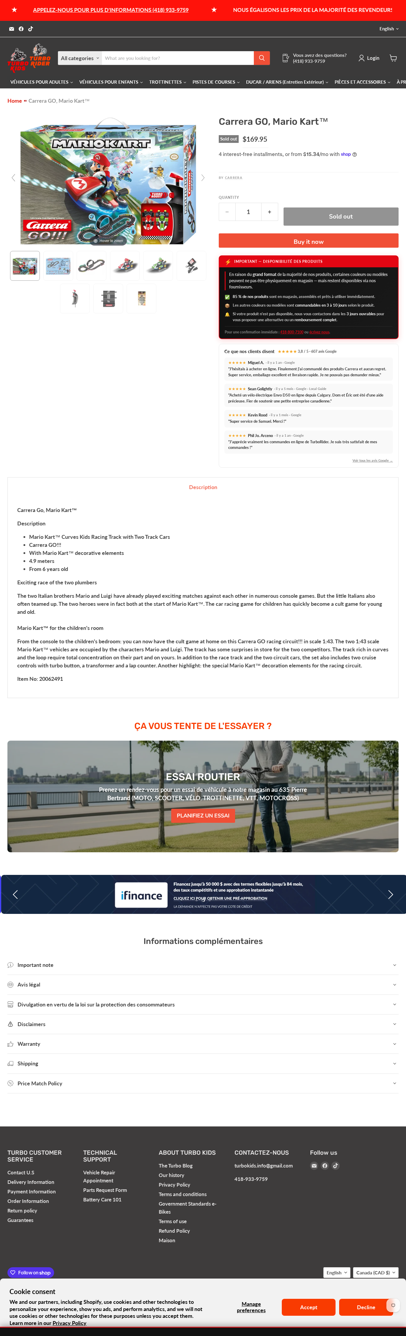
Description (203, 487)
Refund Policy (174, 1231)
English (387, 28)
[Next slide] (203, 178)
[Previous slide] (13, 178)
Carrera (234, 178)
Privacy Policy (174, 1185)
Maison (167, 1240)
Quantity (229, 198)
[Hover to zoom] (108, 180)
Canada (373, 1272)
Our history (171, 1175)
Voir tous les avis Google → (373, 460)
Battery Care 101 (102, 1199)
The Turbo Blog (176, 1165)
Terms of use (173, 1221)
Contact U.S (20, 1172)
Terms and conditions (183, 1194)
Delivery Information (30, 1182)
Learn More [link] (365, 1315)
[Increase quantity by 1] (270, 212)
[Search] (262, 58)
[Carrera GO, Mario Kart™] (25, 266)
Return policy (22, 1210)
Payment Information (31, 1191)
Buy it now (309, 242)
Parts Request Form (105, 1190)
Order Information (28, 1201)
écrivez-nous (319, 332)
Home (14, 101)
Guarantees (20, 1220)
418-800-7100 (291, 332)
